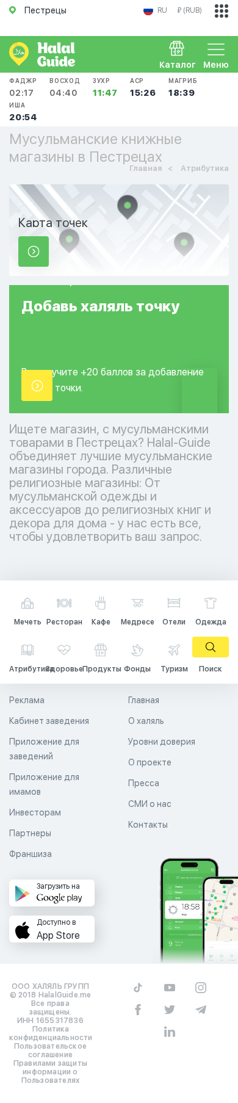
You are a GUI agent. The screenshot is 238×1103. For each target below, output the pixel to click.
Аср (143, 87)
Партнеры (30, 833)
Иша (23, 111)
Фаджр (23, 87)
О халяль (146, 721)
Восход (65, 87)
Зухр (105, 87)
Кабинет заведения (49, 721)
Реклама (27, 700)
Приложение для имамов (44, 784)
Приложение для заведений (44, 749)
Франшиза (30, 854)
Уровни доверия (161, 742)
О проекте (149, 762)
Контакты (148, 825)
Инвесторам (35, 812)
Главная (143, 700)
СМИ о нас (149, 804)
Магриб (183, 87)
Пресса (143, 783)
